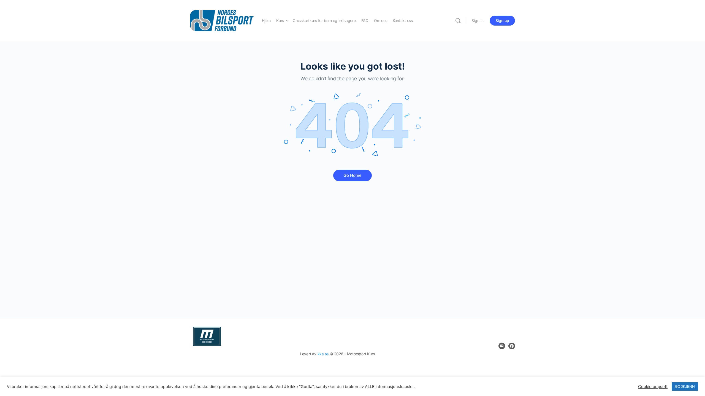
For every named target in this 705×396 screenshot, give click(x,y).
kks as (323, 353)
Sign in (477, 20)
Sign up (502, 20)
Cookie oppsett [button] (653, 386)
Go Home (352, 175)
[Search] (457, 20)
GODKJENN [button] (685, 386)
